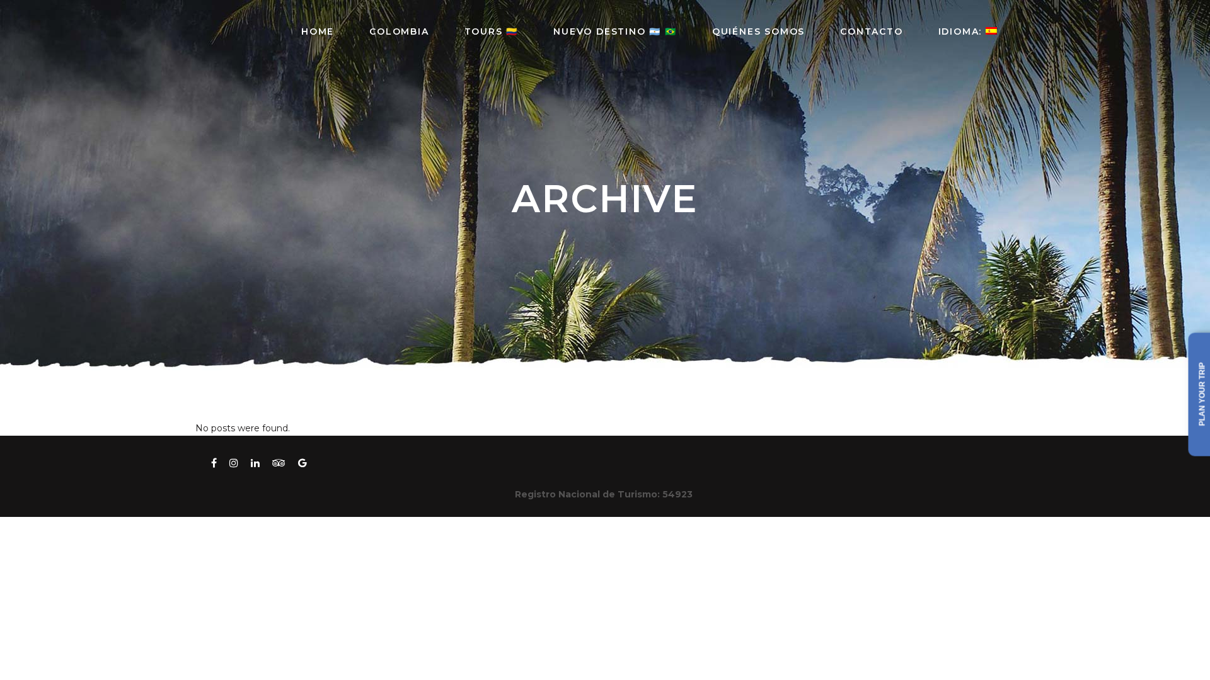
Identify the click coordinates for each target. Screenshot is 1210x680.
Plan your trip (1202, 394)
